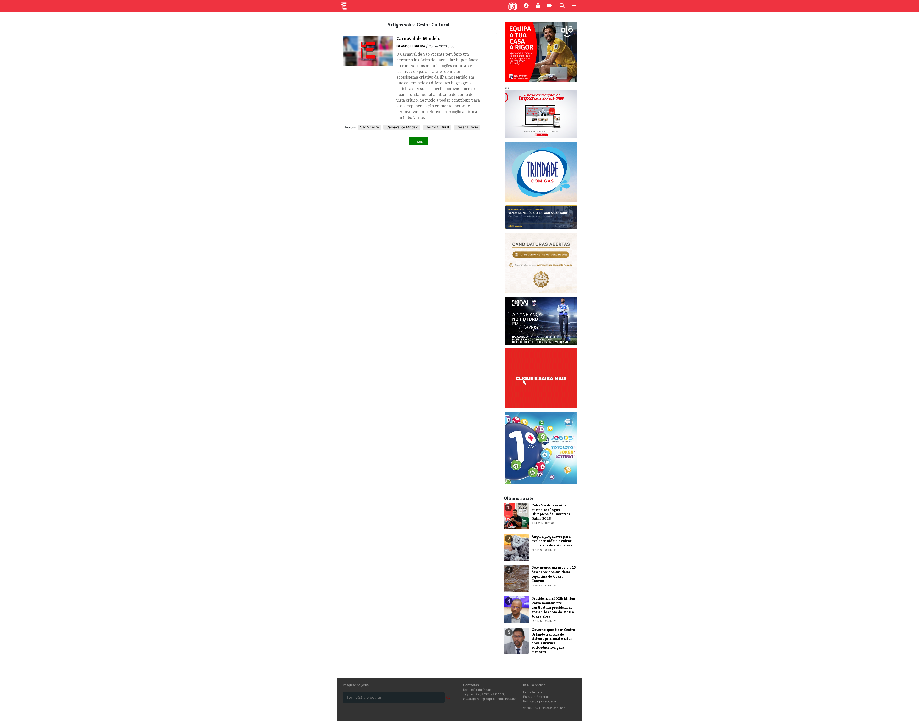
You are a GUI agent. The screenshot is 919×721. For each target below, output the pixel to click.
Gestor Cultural (437, 127)
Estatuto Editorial (536, 696)
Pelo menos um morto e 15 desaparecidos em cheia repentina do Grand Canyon (554, 574)
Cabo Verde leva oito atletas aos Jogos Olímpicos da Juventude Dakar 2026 (551, 512)
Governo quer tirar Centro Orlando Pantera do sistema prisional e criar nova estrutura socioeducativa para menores (553, 640)
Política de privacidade (539, 701)
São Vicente (369, 127)
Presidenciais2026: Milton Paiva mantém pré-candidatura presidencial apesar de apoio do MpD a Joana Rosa (553, 607)
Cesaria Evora (467, 127)
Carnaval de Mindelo (402, 127)
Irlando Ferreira (410, 46)
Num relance (535, 685)
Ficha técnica (532, 692)
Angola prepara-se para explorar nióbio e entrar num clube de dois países (552, 541)
